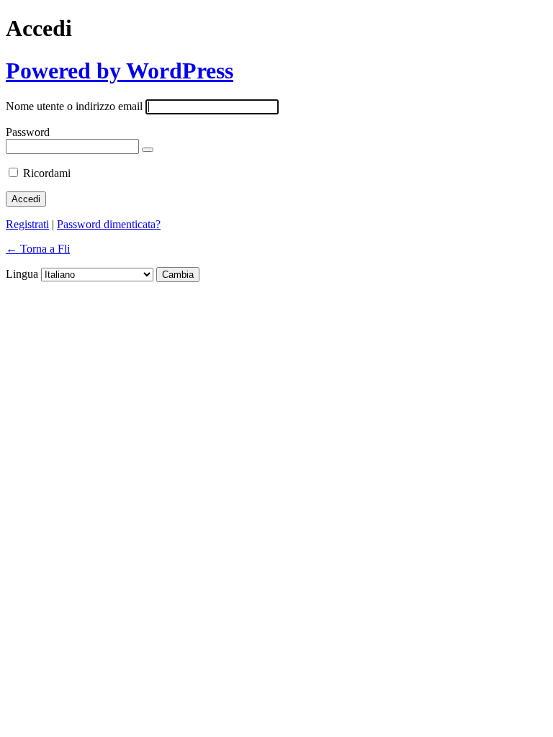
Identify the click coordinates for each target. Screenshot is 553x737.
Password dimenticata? (109, 224)
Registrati (27, 224)
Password (28, 132)
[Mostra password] (147, 150)
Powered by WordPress (119, 70)
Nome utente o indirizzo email (74, 106)
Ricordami (47, 173)
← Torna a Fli (38, 249)
